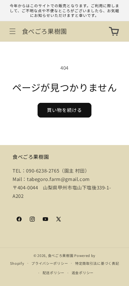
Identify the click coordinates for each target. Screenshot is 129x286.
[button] (12, 31)
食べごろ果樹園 (61, 255)
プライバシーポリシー (49, 263)
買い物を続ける (64, 110)
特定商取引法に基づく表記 (97, 263)
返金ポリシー (83, 272)
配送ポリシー (53, 272)
